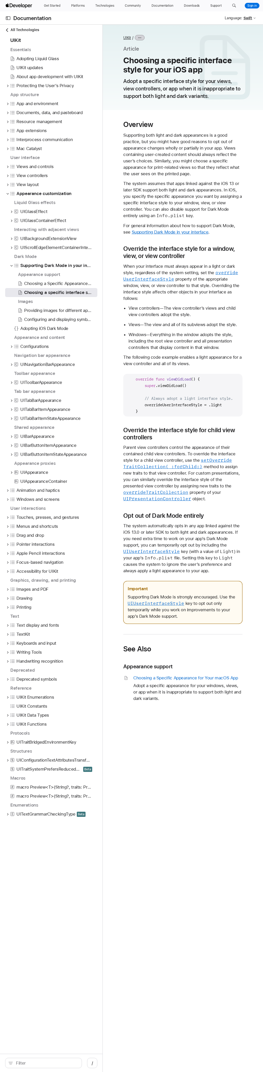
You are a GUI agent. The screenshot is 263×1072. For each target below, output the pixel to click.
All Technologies (25, 30)
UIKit (127, 38)
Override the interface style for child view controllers (179, 434)
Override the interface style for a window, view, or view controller (179, 252)
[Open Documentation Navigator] (8, 18)
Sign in (252, 5)
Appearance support (148, 666)
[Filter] (46, 1063)
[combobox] (46, 1063)
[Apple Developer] (19, 5)
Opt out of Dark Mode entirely (163, 515)
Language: (233, 18)
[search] (43, 1063)
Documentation (32, 18)
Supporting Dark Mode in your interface (170, 232)
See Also (137, 649)
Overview (138, 124)
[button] (234, 5)
